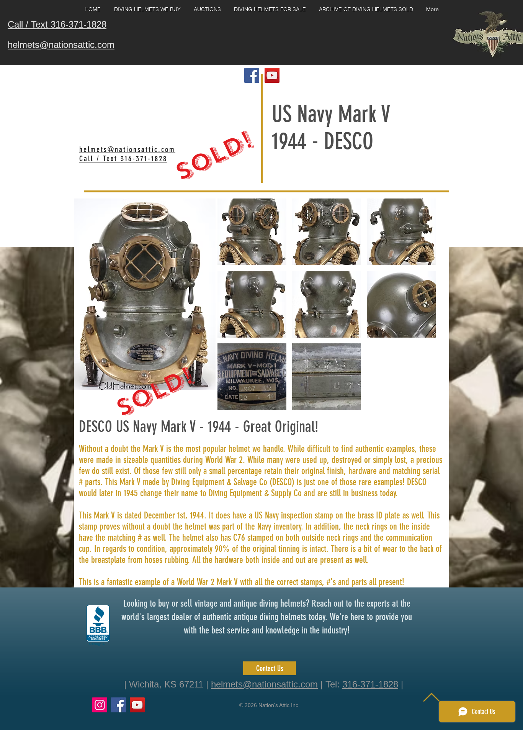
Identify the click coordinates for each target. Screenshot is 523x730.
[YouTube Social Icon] (272, 75)
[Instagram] (99, 704)
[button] (251, 231)
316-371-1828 (370, 684)
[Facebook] (118, 704)
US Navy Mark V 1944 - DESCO (331, 127)
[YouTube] (137, 704)
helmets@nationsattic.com (264, 684)
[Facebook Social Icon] (251, 75)
